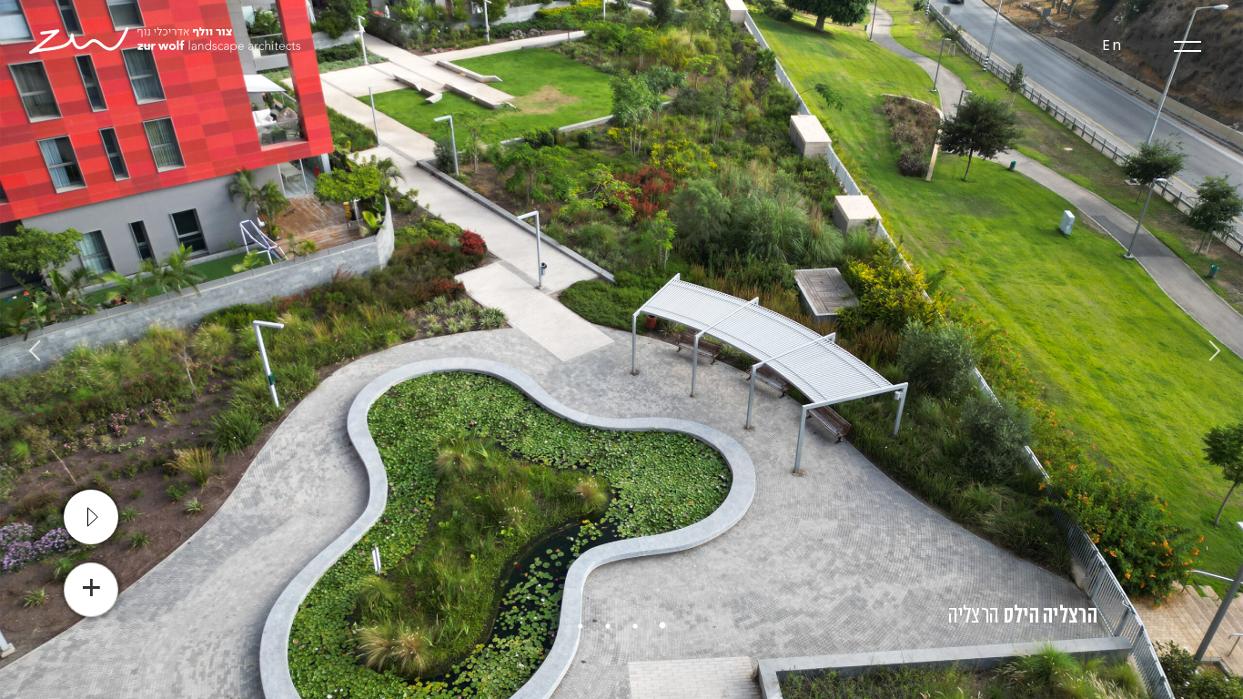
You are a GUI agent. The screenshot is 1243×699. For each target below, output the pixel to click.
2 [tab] (635, 626)
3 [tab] (608, 626)
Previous (1211, 349)
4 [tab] (580, 626)
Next (32, 349)
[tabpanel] (621, 349)
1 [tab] (662, 626)
